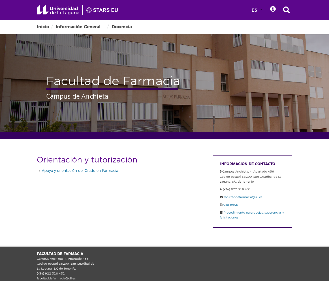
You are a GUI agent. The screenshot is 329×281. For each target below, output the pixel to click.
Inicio (43, 27)
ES (254, 10)
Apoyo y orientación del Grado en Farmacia (80, 171)
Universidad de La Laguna (79, 10)
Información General (78, 27)
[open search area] (286, 10)
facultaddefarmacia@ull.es (243, 197)
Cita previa (230, 205)
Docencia (122, 27)
